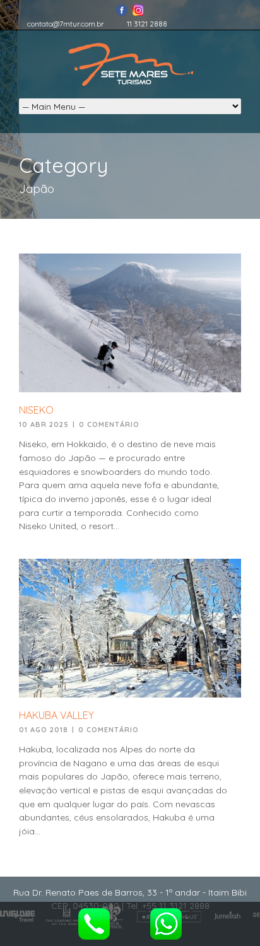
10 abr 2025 (44, 424)
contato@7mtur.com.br (65, 23)
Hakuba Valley (56, 715)
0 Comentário (109, 424)
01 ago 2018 (43, 729)
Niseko (36, 410)
